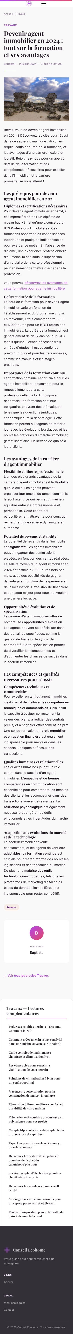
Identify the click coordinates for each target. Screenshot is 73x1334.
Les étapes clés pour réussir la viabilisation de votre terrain (29, 1067)
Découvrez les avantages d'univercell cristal (34, 1188)
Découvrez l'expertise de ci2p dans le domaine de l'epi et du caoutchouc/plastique (34, 1160)
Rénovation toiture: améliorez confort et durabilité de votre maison (36, 1106)
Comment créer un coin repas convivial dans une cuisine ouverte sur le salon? (35, 1041)
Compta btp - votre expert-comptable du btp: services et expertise (36, 1132)
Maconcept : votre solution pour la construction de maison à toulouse (32, 1093)
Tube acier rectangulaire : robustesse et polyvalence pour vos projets (35, 1119)
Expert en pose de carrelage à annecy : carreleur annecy (35, 1145)
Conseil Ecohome (29, 1249)
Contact (9, 1309)
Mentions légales (14, 1302)
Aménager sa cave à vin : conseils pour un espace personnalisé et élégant (35, 1201)
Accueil (8, 13)
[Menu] (44, 3)
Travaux (21, 13)
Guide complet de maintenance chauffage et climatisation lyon (30, 1054)
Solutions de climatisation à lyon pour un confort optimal (34, 1080)
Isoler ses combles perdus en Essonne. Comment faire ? (35, 1029)
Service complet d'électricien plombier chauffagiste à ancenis (35, 1175)
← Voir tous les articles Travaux (26, 975)
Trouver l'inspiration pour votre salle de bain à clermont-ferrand (36, 1214)
